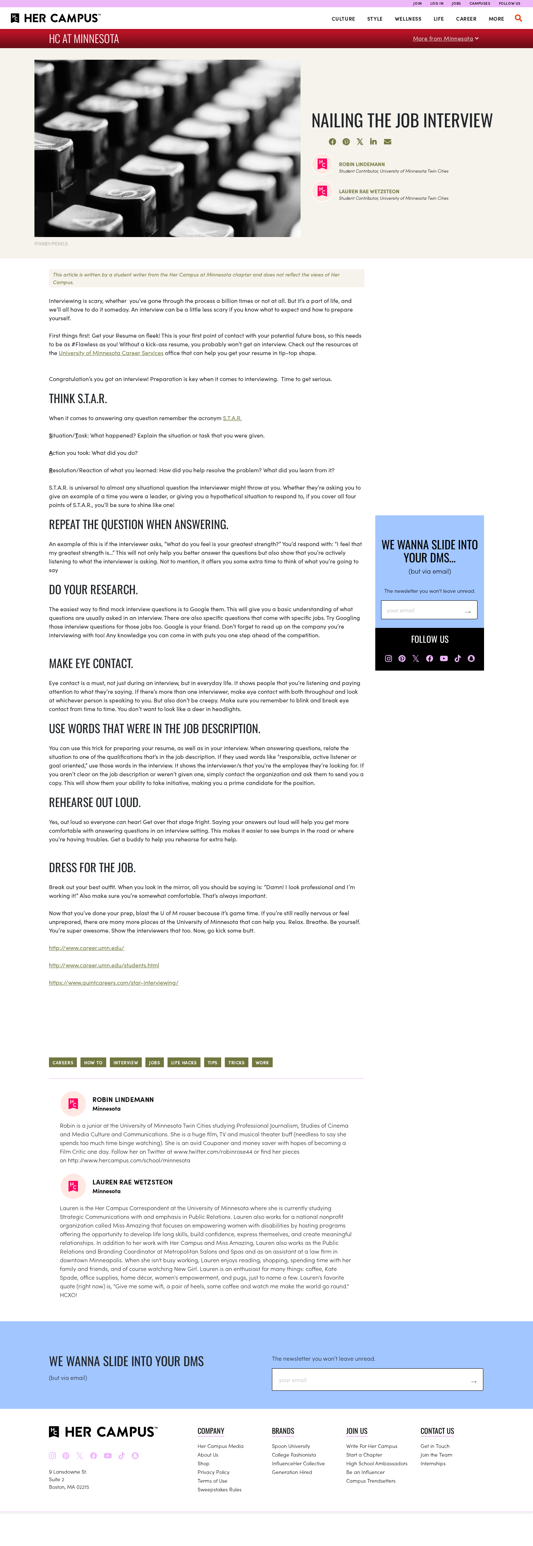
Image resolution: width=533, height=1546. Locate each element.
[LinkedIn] (373, 142)
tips (213, 1062)
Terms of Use (212, 1480)
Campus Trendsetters (371, 1480)
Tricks (236, 1062)
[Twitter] (360, 142)
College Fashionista (294, 1454)
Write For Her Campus (371, 1445)
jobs (154, 1062)
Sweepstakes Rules (219, 1489)
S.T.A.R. (232, 418)
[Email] (387, 142)
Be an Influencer (365, 1471)
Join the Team (437, 1454)
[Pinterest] (346, 142)
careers (63, 1062)
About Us (208, 1454)
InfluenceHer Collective (298, 1463)
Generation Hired (292, 1471)
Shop (204, 1463)
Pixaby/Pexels (51, 243)
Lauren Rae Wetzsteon (369, 191)
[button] (518, 18)
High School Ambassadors (377, 1463)
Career (466, 18)
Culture (343, 18)
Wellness (408, 18)
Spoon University (291, 1445)
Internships (433, 1463)
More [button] (496, 18)
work (262, 1062)
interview (125, 1062)
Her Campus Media (221, 1445)
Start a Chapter (364, 1454)
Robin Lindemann (362, 164)
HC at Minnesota (84, 38)
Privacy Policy (214, 1471)
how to (93, 1062)
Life (439, 18)
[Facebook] (332, 142)
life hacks (184, 1062)
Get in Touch (435, 1445)
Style (375, 18)
